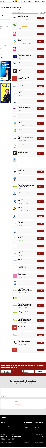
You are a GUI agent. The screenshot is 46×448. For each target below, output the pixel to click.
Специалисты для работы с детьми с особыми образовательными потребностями (25, 231)
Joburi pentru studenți (26, 424)
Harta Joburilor (21, 1)
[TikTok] (45, 437)
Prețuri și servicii (37, 427)
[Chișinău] (29, 370)
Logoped (19, 200)
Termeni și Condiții (26, 442)
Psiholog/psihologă (21, 244)
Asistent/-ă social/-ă (22, 326)
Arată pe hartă (43, 12)
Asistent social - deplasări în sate (24, 107)
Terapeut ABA (20, 40)
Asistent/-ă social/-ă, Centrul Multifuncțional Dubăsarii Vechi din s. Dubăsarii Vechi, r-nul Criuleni (25, 290)
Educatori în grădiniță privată (23, 16)
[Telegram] (42, 437)
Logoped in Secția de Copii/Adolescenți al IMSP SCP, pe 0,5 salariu (25, 78)
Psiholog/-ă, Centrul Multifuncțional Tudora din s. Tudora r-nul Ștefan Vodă (25, 305)
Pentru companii (36, 1)
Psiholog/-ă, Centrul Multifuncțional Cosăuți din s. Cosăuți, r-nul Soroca (24, 320)
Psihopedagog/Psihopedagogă (23, 259)
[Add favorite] (35, 17)
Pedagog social (21, 170)
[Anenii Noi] (29, 371)
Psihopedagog (20, 85)
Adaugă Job (18, 405)
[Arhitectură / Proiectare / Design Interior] (6, 371)
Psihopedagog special (22, 267)
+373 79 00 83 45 (4, 436)
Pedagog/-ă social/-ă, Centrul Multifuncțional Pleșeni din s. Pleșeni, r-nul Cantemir (26, 297)
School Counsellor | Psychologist (24, 341)
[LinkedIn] (35, 437)
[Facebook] (37, 437)
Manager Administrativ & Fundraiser (24, 144)
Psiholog (19, 62)
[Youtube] (40, 437)
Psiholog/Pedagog (21, 282)
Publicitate (8, 80)
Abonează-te (15, 1)
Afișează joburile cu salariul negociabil (6, 28)
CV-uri (36, 424)
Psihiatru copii (20, 222)
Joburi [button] (25, 1)
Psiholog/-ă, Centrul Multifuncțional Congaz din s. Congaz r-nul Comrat (24, 312)
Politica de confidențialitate (39, 442)
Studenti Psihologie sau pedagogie (24, 55)
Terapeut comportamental (23, 152)
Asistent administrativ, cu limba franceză (25, 23)
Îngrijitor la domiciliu (22, 274)
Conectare (43, 1)
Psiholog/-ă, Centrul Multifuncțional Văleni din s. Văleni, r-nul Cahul (26, 186)
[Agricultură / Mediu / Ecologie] (6, 370)
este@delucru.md (16, 436)
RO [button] (6, 1)
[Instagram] (39, 437)
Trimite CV (40, 17)
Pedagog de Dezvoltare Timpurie (24, 47)
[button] (5, 24)
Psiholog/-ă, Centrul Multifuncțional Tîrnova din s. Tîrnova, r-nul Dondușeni (25, 335)
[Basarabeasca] (29, 372)
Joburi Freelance (25, 427)
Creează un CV (3, 12)
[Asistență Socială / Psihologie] (6, 372)
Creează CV (16, 165)
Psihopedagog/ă (21, 177)
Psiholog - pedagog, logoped (23, 192)
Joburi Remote (25, 429)
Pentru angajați (30, 1)
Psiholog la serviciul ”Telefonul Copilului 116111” (25, 138)
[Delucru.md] (3, 417)
